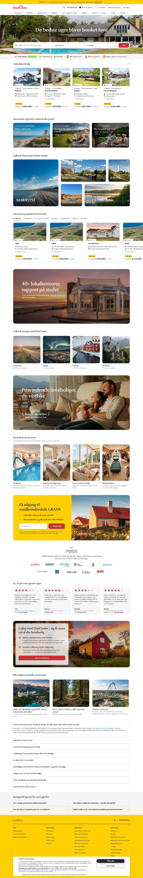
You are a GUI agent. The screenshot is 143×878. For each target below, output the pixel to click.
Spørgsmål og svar (117, 843)
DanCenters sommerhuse (82, 831)
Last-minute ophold (19, 834)
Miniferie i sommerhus (81, 843)
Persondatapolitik (116, 849)
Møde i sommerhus (80, 853)
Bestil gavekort (18, 831)
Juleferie (49, 843)
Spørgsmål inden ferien (118, 837)
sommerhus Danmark (99, 728)
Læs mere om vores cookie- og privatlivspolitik (33, 868)
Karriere (113, 834)
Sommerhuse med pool (81, 840)
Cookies (113, 846)
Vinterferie (49, 831)
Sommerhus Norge (19, 730)
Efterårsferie (50, 840)
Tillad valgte (110, 866)
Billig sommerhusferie (81, 834)
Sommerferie (50, 837)
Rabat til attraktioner (19, 837)
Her (75, 868)
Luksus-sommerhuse (81, 837)
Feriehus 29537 (49, 612)
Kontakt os (114, 831)
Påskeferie (49, 834)
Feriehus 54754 (82, 612)
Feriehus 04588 (22, 612)
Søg (123, 45)
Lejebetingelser (116, 853)
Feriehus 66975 (119, 612)
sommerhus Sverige (32, 730)
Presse (113, 856)
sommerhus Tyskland (113, 728)
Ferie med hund (79, 846)
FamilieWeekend (79, 849)
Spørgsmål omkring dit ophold (120, 840)
